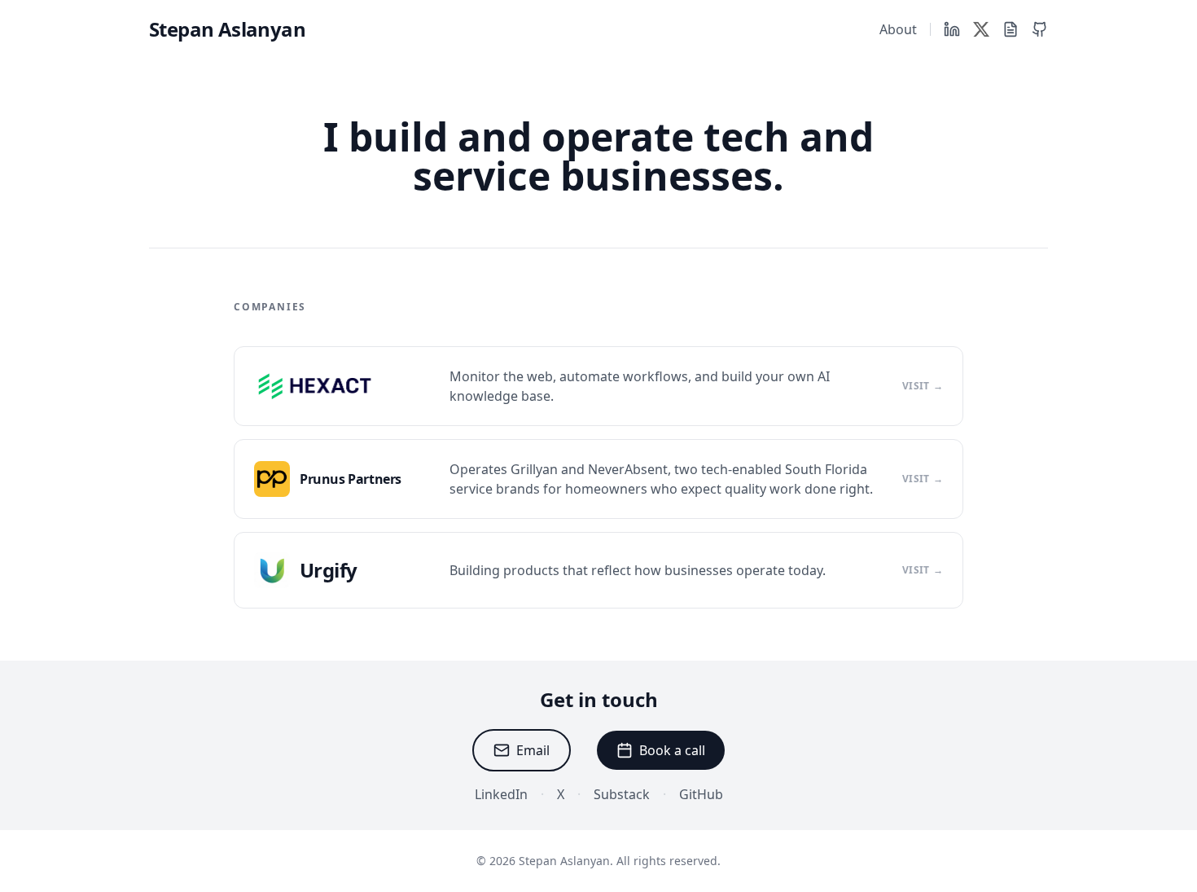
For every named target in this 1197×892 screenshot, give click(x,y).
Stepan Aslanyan (227, 29)
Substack (622, 794)
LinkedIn (501, 794)
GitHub (701, 794)
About (898, 29)
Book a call (672, 750)
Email (533, 750)
